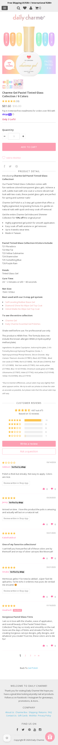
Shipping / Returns (38, 712)
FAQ (50, 712)
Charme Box (21, 712)
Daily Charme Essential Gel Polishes (22, 323)
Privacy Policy (44, 715)
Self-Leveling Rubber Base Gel (20, 302)
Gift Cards (23, 715)
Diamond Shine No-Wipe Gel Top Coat (23, 305)
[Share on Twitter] (10, 166)
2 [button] (25, 655)
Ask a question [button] (29, 451)
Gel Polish (33, 668)
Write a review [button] (29, 444)
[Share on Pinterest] (17, 166)
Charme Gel (11, 320)
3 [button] (30, 655)
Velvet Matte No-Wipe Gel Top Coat (22, 308)
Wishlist (33, 715)
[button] (9, 101)
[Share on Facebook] (4, 166)
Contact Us (11, 715)
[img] (8, 462)
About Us (9, 712)
